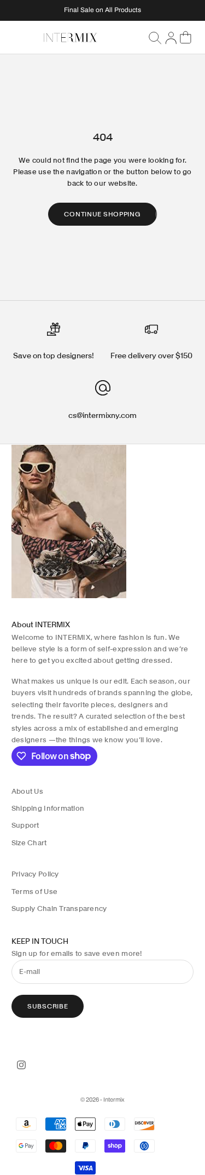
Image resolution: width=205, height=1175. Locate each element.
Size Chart (29, 842)
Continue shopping (102, 214)
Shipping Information (47, 808)
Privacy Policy (35, 874)
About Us (27, 791)
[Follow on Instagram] (21, 1064)
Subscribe (47, 1006)
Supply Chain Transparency (59, 908)
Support (25, 825)
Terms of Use (34, 891)
